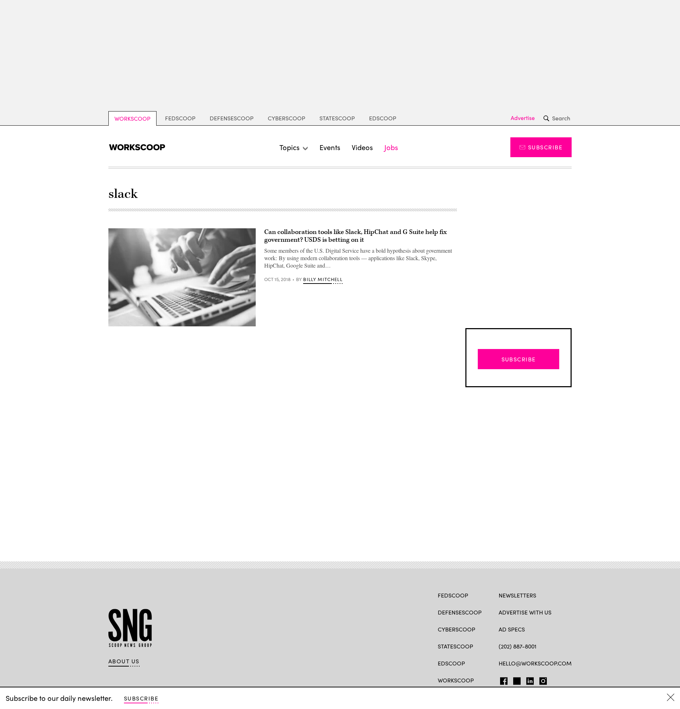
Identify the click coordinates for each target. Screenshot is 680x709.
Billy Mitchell (322, 279)
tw (516, 679)
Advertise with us (525, 612)
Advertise (523, 117)
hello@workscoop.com (535, 663)
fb (502, 679)
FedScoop (180, 118)
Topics (289, 147)
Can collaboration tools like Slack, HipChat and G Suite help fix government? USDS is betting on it (355, 236)
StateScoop (337, 118)
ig (541, 679)
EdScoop (382, 118)
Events (329, 147)
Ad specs (512, 629)
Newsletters (517, 595)
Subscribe (545, 147)
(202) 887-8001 (518, 646)
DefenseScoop (232, 118)
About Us (124, 661)
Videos (362, 147)
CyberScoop (286, 118)
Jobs (391, 147)
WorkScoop (132, 118)
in (528, 679)
